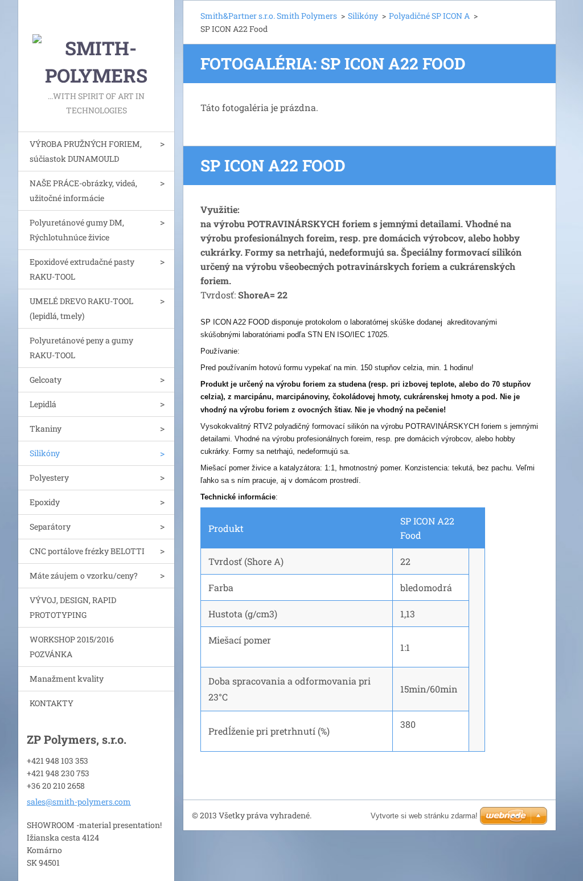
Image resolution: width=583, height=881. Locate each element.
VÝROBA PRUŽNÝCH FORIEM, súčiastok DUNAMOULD (86, 151)
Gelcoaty (45, 379)
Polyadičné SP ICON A (429, 15)
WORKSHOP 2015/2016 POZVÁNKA (72, 646)
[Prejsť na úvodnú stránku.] (96, 44)
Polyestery (49, 477)
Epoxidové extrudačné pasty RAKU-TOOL (82, 269)
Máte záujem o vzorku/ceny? (84, 575)
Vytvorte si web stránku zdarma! (424, 816)
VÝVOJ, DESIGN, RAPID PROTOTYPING (73, 607)
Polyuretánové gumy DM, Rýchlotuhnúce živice (77, 230)
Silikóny (45, 453)
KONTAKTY (51, 703)
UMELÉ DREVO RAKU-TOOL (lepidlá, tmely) (81, 308)
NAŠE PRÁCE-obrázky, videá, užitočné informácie (83, 190)
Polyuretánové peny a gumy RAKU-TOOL (81, 347)
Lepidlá (43, 404)
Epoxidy (45, 502)
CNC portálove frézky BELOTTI (87, 551)
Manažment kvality (67, 678)
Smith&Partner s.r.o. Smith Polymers (268, 15)
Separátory (50, 526)
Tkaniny (45, 428)
